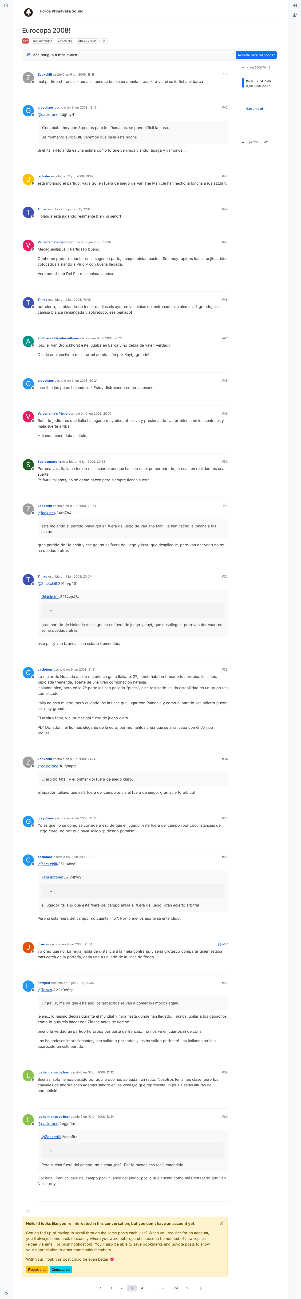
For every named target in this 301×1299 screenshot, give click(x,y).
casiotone (45, 669)
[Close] (221, 1223)
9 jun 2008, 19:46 (78, 299)
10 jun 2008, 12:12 (101, 1072)
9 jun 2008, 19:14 (80, 176)
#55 (225, 818)
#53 (225, 669)
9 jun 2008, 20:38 (92, 461)
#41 (225, 74)
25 (188, 1288)
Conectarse (61, 1269)
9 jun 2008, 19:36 (98, 242)
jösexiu (43, 944)
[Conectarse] (295, 5)
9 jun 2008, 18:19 (84, 107)
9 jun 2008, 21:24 (82, 759)
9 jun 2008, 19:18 (77, 209)
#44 (225, 209)
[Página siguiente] (200, 1288)
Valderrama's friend (52, 242)
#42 (225, 107)
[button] (6, 1293)
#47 (225, 338)
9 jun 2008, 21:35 (81, 983)
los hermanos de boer (54, 1072)
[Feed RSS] (104, 41)
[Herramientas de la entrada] (223, 93)
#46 (225, 299)
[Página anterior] (100, 1288)
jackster (44, 176)
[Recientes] (6, 5)
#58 (225, 983)
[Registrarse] (295, 15)
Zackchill (45, 74)
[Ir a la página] (164, 1288)
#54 (225, 759)
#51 (225, 506)
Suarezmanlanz (49, 461)
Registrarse (37, 1269)
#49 (225, 413)
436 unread (254, 108)
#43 (225, 176)
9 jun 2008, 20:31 (98, 413)
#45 (225, 242)
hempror (44, 983)
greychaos (46, 107)
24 (176, 1288)
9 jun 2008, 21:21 (83, 669)
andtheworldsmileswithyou (58, 338)
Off (25, 41)
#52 (225, 576)
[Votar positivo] (198, 93)
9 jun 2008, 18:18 (82, 74)
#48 (225, 380)
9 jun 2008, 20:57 (78, 576)
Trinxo (42, 209)
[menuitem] (295, 5)
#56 (225, 857)
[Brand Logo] (30, 11)
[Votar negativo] (214, 93)
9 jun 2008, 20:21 (109, 338)
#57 (225, 944)
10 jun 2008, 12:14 (101, 1116)
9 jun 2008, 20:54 (83, 506)
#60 (225, 1116)
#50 (225, 461)
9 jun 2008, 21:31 (84, 818)
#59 (225, 1072)
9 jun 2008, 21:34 (79, 944)
